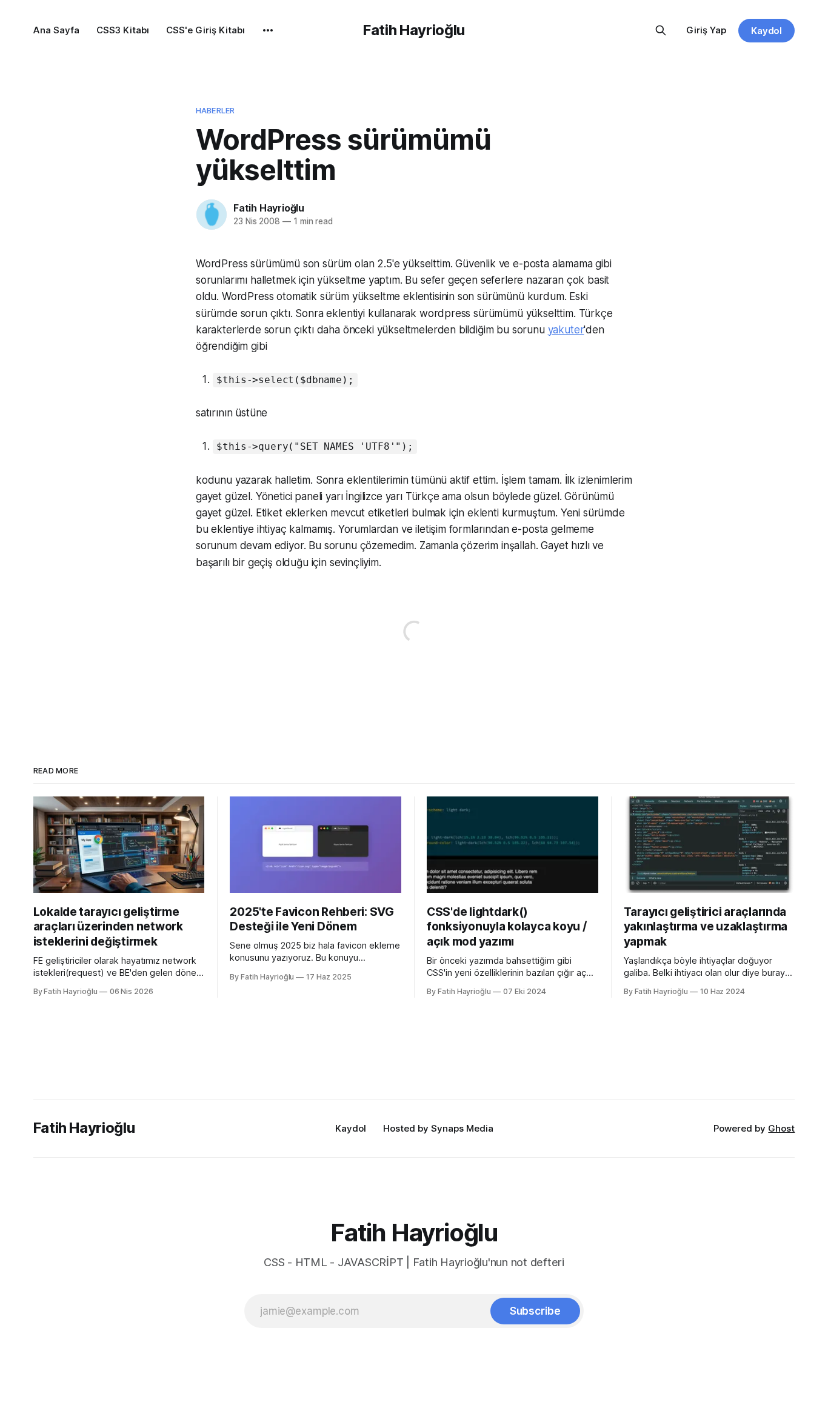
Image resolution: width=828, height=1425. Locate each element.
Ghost (781, 1128)
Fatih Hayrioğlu (414, 30)
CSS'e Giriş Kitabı (205, 30)
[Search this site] (660, 30)
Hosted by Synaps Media (438, 1128)
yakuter (566, 330)
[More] (268, 30)
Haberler (215, 110)
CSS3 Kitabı (122, 30)
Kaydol (767, 30)
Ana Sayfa (56, 30)
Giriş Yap (706, 30)
